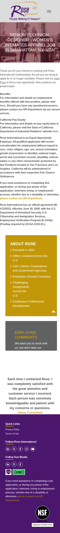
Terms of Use (12, 433)
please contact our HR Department (21, 198)
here (2, 105)
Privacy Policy (12, 429)
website (4, 113)
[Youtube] (32, 449)
